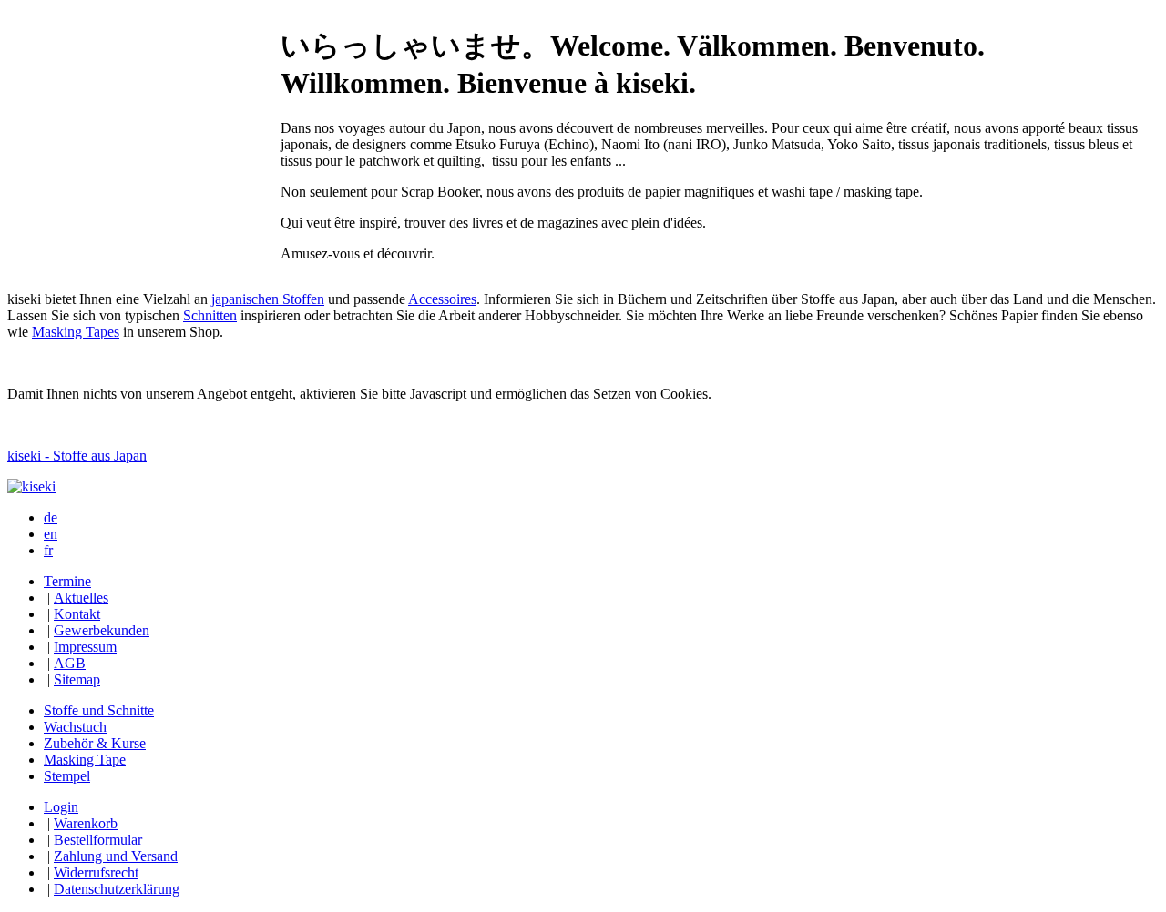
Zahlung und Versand (116, 856)
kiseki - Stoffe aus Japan (77, 455)
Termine (67, 581)
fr (48, 550)
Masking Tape (85, 759)
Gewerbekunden (101, 630)
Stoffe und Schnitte (99, 710)
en (50, 534)
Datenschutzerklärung (116, 889)
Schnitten (210, 315)
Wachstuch (75, 727)
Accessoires (442, 299)
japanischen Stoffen (267, 299)
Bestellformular (98, 839)
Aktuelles (81, 597)
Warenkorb (86, 823)
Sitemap (77, 679)
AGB (70, 663)
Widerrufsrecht (96, 872)
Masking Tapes (75, 331)
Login (61, 807)
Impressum (85, 646)
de (50, 517)
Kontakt (77, 614)
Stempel (67, 776)
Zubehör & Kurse (95, 743)
